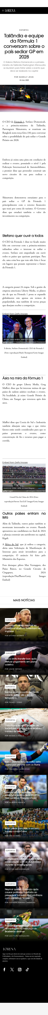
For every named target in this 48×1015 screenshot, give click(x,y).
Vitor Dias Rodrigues (19, 869)
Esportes (24, 30)
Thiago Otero (15, 702)
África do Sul (11, 544)
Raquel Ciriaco (16, 736)
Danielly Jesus (26, 77)
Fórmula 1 (19, 121)
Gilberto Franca (17, 802)
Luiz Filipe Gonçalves (19, 936)
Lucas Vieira (15, 836)
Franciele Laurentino (19, 769)
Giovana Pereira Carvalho (22, 902)
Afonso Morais (16, 636)
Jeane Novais (15, 669)
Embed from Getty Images (15, 313)
